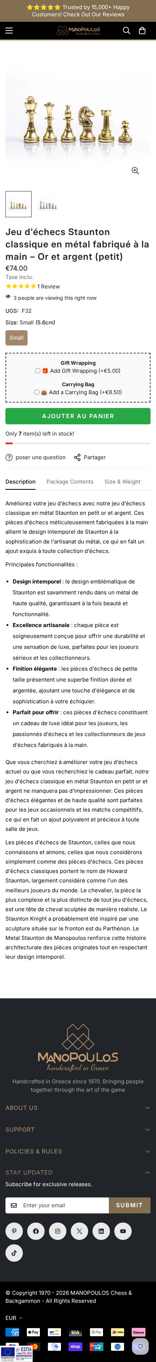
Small (18, 339)
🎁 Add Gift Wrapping (81, 370)
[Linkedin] (101, 1231)
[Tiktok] (14, 1253)
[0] (142, 30)
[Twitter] (79, 1231)
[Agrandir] (135, 171)
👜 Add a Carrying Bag (81, 392)
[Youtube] (123, 1231)
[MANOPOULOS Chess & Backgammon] (78, 30)
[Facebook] (36, 1231)
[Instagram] (57, 1231)
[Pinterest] (14, 1231)
